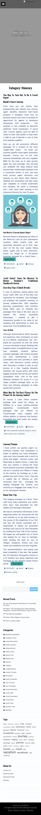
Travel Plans (9, 700)
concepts (28, 724)
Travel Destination (11, 696)
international (7, 736)
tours (15, 434)
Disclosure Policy (9, 777)
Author (21, 264)
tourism (27, 746)
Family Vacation (10, 645)
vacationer (22, 752)
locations (6, 740)
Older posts (20, 582)
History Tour (9, 655)
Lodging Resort (10, 669)
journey (8, 572)
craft (8, 430)
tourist (6, 749)
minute (20, 739)
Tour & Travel (9, 683)
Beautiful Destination (12, 634)
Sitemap (6, 780)
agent (8, 268)
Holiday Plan (9, 658)
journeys (31, 736)
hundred (17, 733)
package (31, 739)
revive (34, 430)
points (5, 746)
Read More (9, 259)
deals (13, 727)
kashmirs (21, 430)
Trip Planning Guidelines (13, 614)
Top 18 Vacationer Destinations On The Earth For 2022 (19, 604)
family (28, 727)
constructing (6, 727)
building (17, 724)
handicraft (13, 430)
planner (14, 572)
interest (28, 733)
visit (30, 753)
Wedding (8, 710)
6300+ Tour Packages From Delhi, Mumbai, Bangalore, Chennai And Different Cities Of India (19, 609)
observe (28, 430)
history (27, 730)
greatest (6, 730)
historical (20, 730)
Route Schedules (11, 679)
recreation (16, 746)
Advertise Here (8, 774)
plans (33, 743)
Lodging (8, 665)
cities (22, 724)
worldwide (6, 755)
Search (34, 589)
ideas (23, 733)
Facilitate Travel (10, 638)
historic (13, 730)
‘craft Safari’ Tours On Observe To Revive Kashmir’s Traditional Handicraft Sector (20, 281)
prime (10, 746)
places (13, 743)
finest (34, 727)
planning (27, 743)
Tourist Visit (9, 693)
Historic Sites (9, 652)
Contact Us (7, 770)
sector (10, 434)
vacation (9, 752)
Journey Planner (10, 444)
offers (25, 739)
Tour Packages (10, 686)
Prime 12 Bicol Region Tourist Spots (17, 617)
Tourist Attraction (11, 689)
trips (24, 749)
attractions (10, 724)
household (8, 733)
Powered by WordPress (21, 805)
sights (22, 746)
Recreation (9, 676)
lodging (14, 739)
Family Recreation (11, 641)
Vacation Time (10, 707)
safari (6, 434)
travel (13, 268)
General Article (10, 648)
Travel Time (9, 703)
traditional (21, 434)
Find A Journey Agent (12, 621)
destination (20, 727)
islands (15, 736)
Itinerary (31, 264)
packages (6, 743)
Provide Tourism (10, 672)
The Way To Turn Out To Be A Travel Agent (20, 96)
